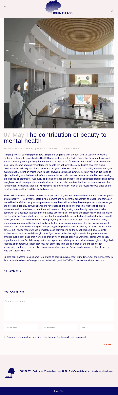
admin (40, 148)
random (29, 148)
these (28, 219)
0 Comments (53, 148)
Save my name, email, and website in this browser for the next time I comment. (46, 337)
